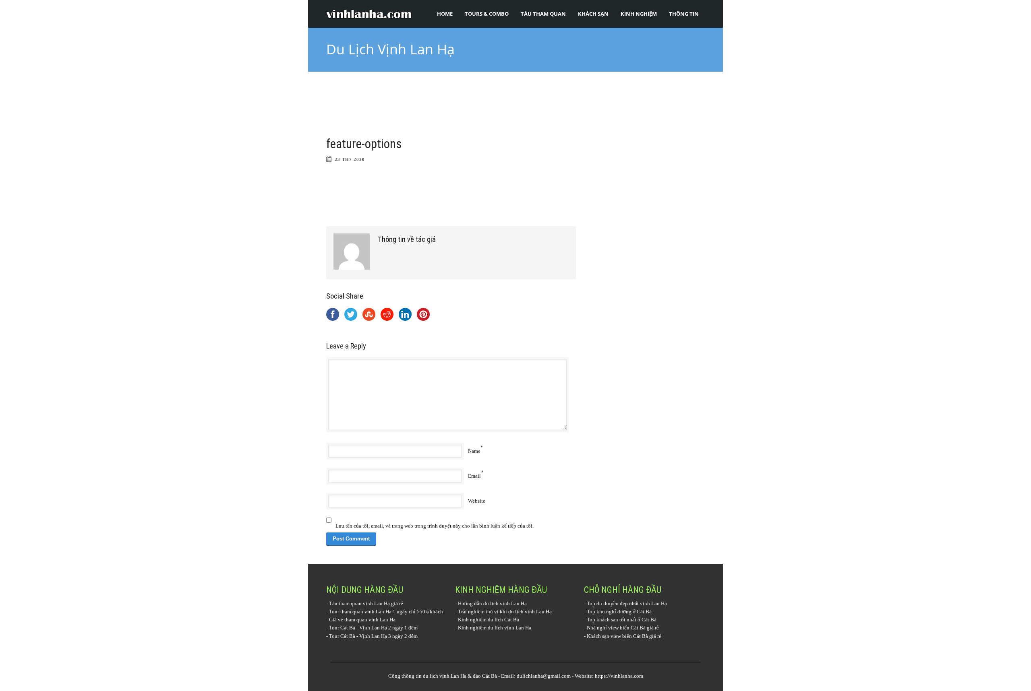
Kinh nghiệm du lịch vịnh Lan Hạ (494, 628)
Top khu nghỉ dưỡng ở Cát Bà (619, 611)
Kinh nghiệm (639, 13)
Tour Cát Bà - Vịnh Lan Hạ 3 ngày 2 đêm (373, 636)
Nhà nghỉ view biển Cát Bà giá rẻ (623, 628)
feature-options (364, 143)
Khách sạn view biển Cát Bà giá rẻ (624, 636)
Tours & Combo (487, 13)
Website (476, 501)
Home (445, 13)
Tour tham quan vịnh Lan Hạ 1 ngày (368, 611)
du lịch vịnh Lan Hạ (444, 676)
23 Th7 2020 (350, 159)
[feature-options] (451, 110)
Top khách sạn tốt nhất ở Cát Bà (621, 620)
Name (474, 451)
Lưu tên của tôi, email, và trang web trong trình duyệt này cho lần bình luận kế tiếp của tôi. (434, 526)
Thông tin (684, 13)
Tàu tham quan (543, 13)
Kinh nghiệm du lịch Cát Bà (488, 620)
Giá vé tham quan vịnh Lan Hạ (362, 620)
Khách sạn (593, 13)
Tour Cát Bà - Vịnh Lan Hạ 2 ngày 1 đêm (373, 628)
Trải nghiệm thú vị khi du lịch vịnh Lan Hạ (505, 611)
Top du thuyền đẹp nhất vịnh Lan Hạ (627, 603)
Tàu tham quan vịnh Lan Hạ (359, 603)
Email (474, 476)
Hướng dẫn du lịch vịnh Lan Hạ (492, 603)
